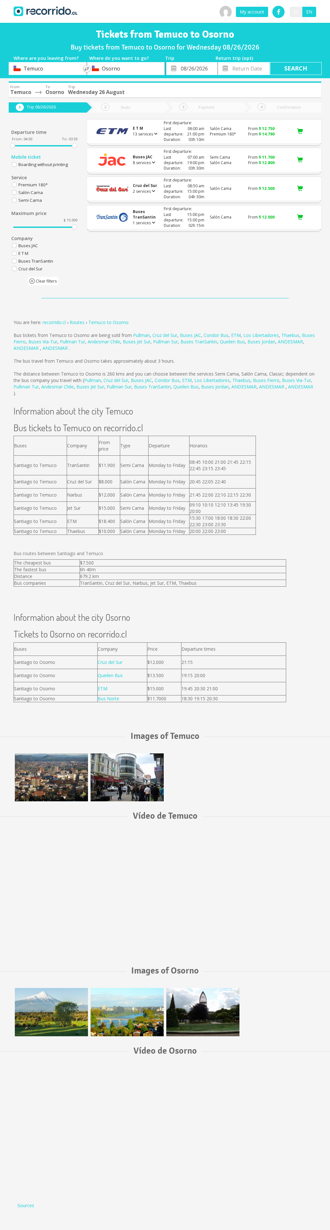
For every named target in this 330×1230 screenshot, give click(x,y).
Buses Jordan (261, 342)
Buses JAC (190, 335)
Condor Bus (216, 335)
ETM (236, 335)
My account (252, 12)
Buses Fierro (266, 380)
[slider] (12, 145)
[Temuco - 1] (51, 777)
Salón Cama (30, 192)
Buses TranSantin (198, 342)
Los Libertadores (261, 335)
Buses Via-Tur (42, 342)
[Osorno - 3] (51, 1012)
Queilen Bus (232, 342)
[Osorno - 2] (127, 1012)
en (309, 12)
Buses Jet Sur (136, 342)
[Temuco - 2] (127, 777)
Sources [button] (25, 1205)
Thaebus (290, 335)
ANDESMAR (290, 342)
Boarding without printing (43, 164)
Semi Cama (30, 200)
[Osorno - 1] (203, 1012)
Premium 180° (33, 185)
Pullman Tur (72, 342)
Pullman (141, 335)
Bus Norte (108, 698)
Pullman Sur (165, 342)
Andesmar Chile (104, 342)
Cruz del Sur (164, 335)
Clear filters (46, 281)
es (296, 12)
